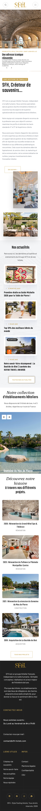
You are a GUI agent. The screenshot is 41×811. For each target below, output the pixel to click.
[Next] (9, 417)
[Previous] (4, 417)
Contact (25, 761)
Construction (20, 608)
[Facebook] (17, 796)
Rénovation (20, 530)
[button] (5, 4)
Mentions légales (28, 766)
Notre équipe (8, 778)
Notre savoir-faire (10, 769)
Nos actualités (9, 774)
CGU (23, 775)
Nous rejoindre (9, 782)
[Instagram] (24, 796)
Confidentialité (28, 770)
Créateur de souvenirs (8, 763)
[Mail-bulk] (31, 796)
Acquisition (20, 644)
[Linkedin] (9, 796)
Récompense (12, 268)
